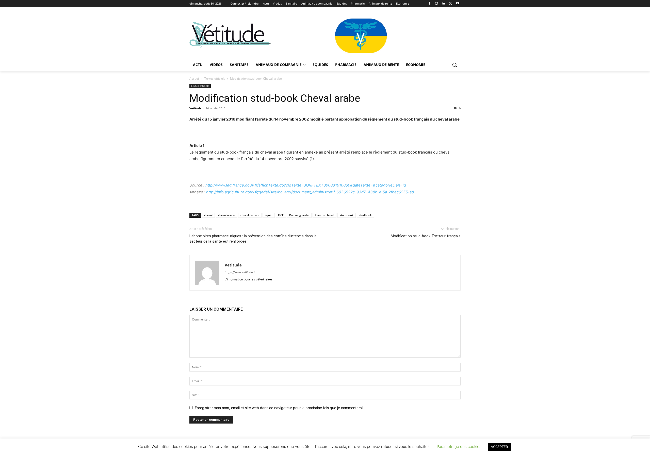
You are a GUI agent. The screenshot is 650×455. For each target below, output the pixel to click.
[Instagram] (437, 4)
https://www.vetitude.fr (240, 272)
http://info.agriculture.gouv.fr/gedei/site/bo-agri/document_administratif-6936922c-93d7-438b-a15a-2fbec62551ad (310, 192)
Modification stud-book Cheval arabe (274, 98)
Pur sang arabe (299, 215)
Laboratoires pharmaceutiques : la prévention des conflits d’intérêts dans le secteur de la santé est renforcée (253, 239)
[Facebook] (429, 4)
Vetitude (195, 108)
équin (268, 215)
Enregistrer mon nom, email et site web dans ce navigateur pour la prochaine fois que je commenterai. (279, 408)
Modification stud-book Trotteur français (426, 236)
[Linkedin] (444, 4)
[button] (454, 65)
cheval (208, 215)
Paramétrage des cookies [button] (459, 446)
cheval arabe (226, 215)
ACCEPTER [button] (499, 447)
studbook (365, 215)
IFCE (281, 215)
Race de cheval (324, 215)
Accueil (194, 78)
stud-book (346, 215)
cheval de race (249, 215)
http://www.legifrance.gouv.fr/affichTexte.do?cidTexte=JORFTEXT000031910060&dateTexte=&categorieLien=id (305, 185)
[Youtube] (458, 4)
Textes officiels (214, 78)
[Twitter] (450, 4)
